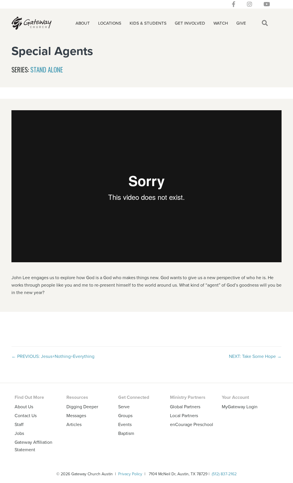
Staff (19, 424)
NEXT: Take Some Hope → (255, 356)
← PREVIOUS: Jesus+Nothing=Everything (52, 356)
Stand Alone (46, 69)
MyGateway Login (240, 406)
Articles (74, 424)
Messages (76, 415)
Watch (220, 23)
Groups (125, 415)
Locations (109, 23)
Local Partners (184, 415)
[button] (266, 23)
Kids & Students (148, 23)
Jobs (19, 433)
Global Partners (185, 406)
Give (241, 23)
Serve (124, 406)
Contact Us (26, 415)
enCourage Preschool (191, 424)
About (83, 23)
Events (125, 424)
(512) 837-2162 (224, 474)
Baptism (126, 433)
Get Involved (190, 23)
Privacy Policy (130, 474)
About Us (24, 406)
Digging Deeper (82, 406)
